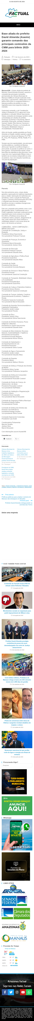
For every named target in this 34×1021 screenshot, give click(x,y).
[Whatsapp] (29, 992)
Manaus (9, 487)
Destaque (7, 59)
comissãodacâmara (22, 486)
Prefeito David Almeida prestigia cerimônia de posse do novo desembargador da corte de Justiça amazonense (17, 644)
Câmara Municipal (10, 486)
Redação (7, 57)
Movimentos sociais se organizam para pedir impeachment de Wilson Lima (17, 612)
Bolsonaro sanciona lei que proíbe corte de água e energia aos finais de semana (17, 752)
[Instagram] (17, 992)
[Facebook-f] (5, 992)
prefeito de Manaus (18, 487)
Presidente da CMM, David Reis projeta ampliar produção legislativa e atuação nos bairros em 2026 (8, 471)
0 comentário (26, 59)
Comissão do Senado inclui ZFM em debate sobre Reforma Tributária (17, 584)
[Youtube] (23, 992)
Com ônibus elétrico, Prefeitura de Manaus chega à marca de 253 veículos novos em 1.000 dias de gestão (17, 680)
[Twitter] (11, 992)
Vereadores (28, 487)
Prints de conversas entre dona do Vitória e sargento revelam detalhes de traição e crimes (17, 723)
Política (15, 59)
